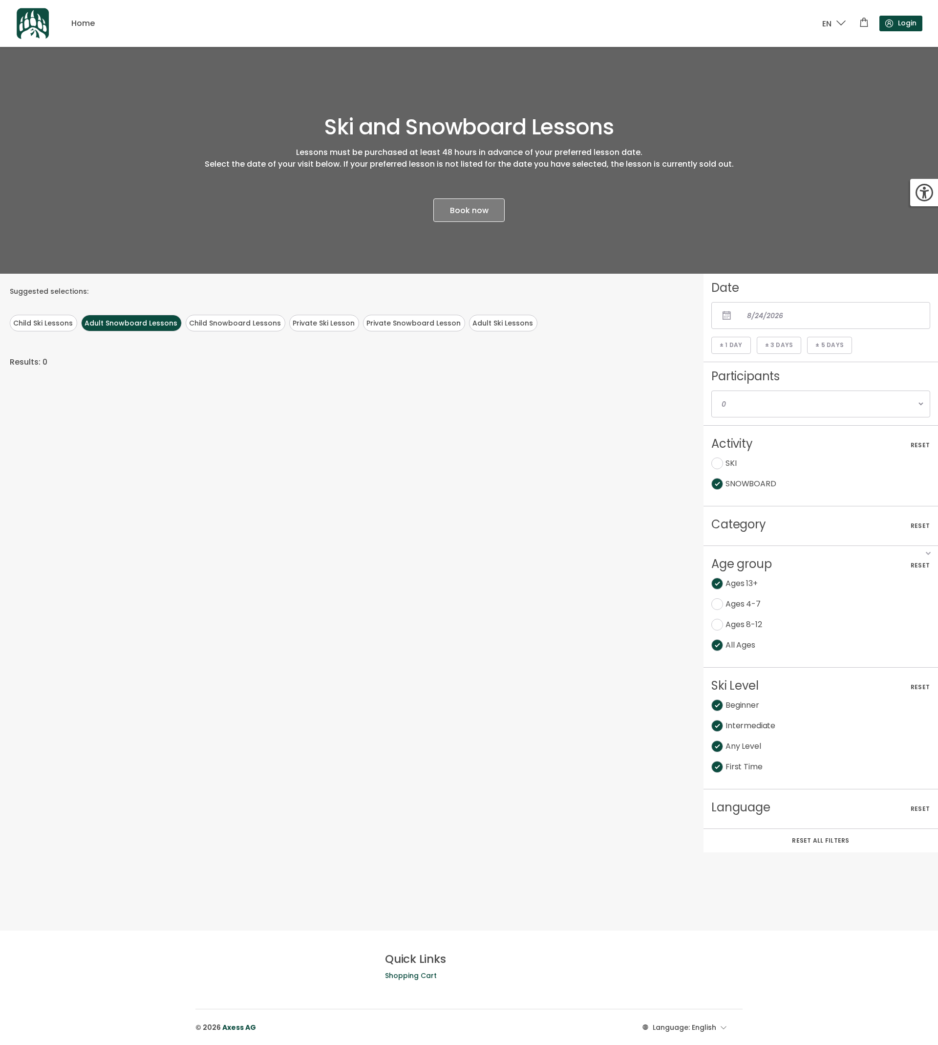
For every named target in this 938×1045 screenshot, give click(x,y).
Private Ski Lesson (324, 323)
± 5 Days (829, 345)
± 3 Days (779, 345)
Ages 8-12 (743, 624)
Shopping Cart (411, 975)
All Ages (740, 645)
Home (83, 23)
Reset (920, 445)
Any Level (743, 746)
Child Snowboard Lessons (235, 323)
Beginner (742, 705)
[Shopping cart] (864, 23)
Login (907, 23)
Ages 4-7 (743, 604)
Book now (469, 210)
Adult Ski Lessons (502, 323)
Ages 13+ (741, 583)
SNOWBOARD (750, 483)
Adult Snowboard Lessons (131, 323)
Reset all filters (820, 840)
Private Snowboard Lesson (413, 323)
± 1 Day (731, 345)
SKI (731, 463)
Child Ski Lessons (43, 323)
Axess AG (239, 1027)
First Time (743, 766)
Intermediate (750, 725)
